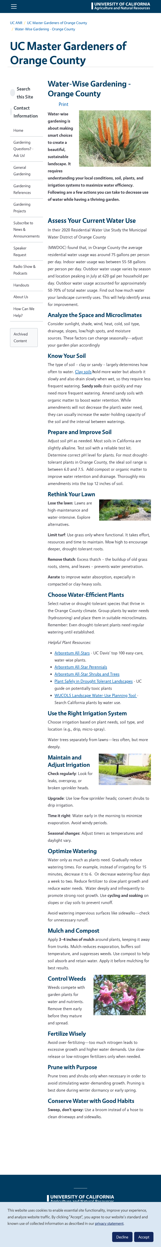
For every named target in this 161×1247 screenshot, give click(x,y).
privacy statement (109, 1223)
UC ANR (16, 23)
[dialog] (80, 1224)
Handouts (21, 285)
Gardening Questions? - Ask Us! (23, 149)
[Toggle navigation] (14, 6)
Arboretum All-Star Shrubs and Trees (87, 674)
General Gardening (21, 171)
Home (18, 130)
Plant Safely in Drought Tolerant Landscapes (94, 681)
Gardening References (22, 189)
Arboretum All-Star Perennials (81, 666)
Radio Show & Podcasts (24, 270)
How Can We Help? (23, 312)
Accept (143, 1236)
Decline (122, 1236)
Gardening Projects (21, 207)
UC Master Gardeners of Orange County (57, 23)
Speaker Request (19, 251)
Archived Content (21, 337)
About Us (20, 296)
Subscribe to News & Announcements (26, 229)
